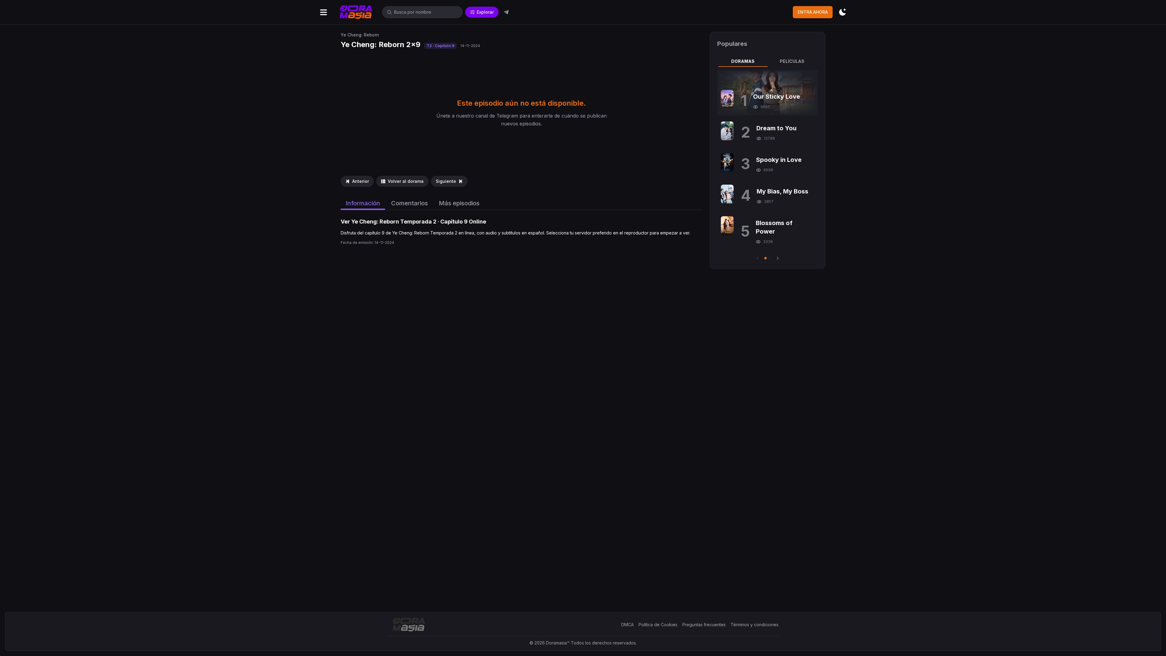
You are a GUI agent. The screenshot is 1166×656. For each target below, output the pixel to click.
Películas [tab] (792, 61)
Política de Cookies (658, 624)
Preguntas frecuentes (704, 624)
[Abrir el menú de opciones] (323, 12)
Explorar (485, 12)
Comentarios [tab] (409, 203)
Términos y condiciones (755, 624)
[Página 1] (765, 258)
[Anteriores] (758, 258)
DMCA (627, 624)
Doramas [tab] (743, 61)
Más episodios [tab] (459, 203)
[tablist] (767, 61)
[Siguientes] (778, 258)
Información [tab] (363, 203)
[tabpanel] (767, 165)
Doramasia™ (558, 642)
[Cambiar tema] (842, 12)
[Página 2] (770, 258)
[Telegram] (506, 12)
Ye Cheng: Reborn (360, 34)
